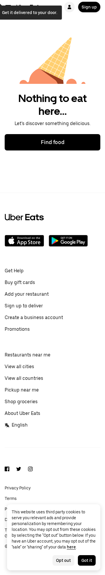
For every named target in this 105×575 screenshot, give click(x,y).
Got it (86, 560)
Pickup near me (22, 390)
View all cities (19, 366)
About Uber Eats (22, 413)
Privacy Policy (18, 488)
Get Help (14, 270)
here (71, 547)
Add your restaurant (27, 294)
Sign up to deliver (24, 306)
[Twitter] (18, 469)
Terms (11, 498)
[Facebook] (7, 469)
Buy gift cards (20, 282)
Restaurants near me (27, 355)
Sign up (89, 7)
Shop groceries (21, 401)
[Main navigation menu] (8, 7)
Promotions (17, 329)
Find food (52, 142)
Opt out (63, 560)
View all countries (24, 378)
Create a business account (34, 317)
